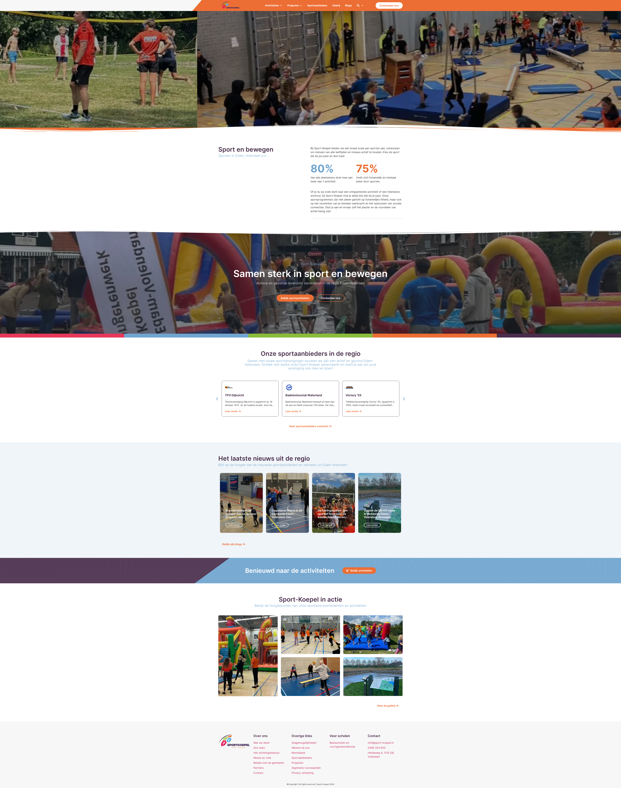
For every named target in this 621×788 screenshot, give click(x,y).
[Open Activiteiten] (281, 5)
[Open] (362, 5)
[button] (309, 125)
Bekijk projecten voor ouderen (310, 80)
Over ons (260, 736)
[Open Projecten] (301, 5)
